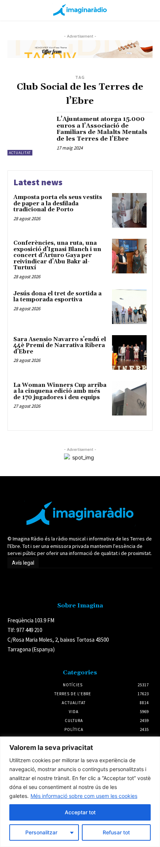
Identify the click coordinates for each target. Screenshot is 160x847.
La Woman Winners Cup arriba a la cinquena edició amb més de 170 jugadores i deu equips (59, 391)
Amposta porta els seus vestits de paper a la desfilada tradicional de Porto (57, 203)
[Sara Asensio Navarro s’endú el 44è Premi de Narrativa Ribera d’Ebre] (129, 352)
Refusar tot (116, 832)
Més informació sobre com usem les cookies (84, 796)
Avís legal (23, 563)
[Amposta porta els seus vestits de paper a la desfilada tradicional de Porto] (129, 210)
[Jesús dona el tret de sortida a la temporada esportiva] (129, 306)
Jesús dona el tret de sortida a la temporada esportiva (57, 297)
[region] (80, 792)
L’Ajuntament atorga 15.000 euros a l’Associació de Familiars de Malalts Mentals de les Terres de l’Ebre (102, 128)
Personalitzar (41, 832)
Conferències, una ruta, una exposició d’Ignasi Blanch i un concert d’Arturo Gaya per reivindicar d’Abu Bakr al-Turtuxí (57, 255)
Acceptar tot (80, 812)
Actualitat (20, 152)
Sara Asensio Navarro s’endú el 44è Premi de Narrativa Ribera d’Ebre (59, 345)
